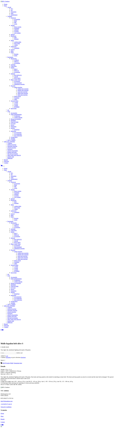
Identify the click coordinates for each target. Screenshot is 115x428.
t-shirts (16, 45)
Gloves (13, 49)
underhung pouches (19, 84)
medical (13, 73)
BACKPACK (18, 75)
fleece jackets (17, 27)
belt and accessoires (12, 153)
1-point (16, 102)
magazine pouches (12, 146)
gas (12, 10)
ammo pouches (18, 87)
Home (5, 4)
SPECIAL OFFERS (9, 141)
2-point (16, 104)
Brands (6, 159)
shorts (15, 55)
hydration (16, 98)
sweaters (16, 31)
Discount (6, 161)
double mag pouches (23, 90)
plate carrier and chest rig (14, 155)
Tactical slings (14, 101)
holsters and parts (12, 152)
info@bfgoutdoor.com (6, 401)
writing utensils (18, 117)
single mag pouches (23, 93)
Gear (8, 111)
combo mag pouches (23, 89)
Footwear (13, 18)
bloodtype (16, 129)
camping (13, 64)
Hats (15, 37)
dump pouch (17, 96)
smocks (13, 34)
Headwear (13, 36)
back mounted (18, 82)
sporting (13, 138)
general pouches (11, 147)
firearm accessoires (16, 119)
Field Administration (16, 114)
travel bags (14, 108)
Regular (16, 54)
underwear (13, 46)
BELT (16, 69)
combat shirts (17, 42)
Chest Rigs (14, 66)
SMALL (16, 61)
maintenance (14, 15)
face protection (18, 135)
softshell (16, 30)
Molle (11, 363)
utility (15, 99)
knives (12, 125)
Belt (4, 363)
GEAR (16, 76)
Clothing (9, 16)
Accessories (14, 113)
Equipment (10, 57)
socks (15, 24)
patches (13, 128)
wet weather (17, 33)
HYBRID (16, 107)
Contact (6, 162)
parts (12, 13)
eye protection (18, 134)
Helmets (16, 39)
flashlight (13, 120)
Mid (15, 22)
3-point (16, 105)
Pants (12, 52)
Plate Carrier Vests (16, 79)
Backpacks (14, 58)
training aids (10, 156)
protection (13, 131)
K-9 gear (13, 123)
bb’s (12, 8)
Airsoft (9, 7)
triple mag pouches (23, 95)
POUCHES (17, 78)
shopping (8, 357)
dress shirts (17, 43)
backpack (9, 149)
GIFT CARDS (11, 140)
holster (12, 67)
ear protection (17, 132)
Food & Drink (14, 122)
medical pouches (11, 144)
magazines (13, 11)
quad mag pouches (22, 92)
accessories (17, 19)
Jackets (13, 25)
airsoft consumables (12, 150)
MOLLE (16, 70)
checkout (23, 357)
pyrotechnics (14, 137)
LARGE (16, 60)
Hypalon (7, 363)
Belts (12, 51)
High (15, 21)
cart (7, 356)
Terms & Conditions (6, 407)
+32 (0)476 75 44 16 (6, 404)
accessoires (17, 72)
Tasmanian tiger (18, 363)
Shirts (12, 40)
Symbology (17, 116)
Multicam (9, 158)
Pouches (13, 85)
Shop (5, 5)
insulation (16, 28)
